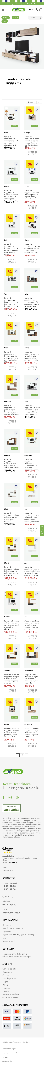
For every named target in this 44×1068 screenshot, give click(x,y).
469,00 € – (10, 363)
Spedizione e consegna (12, 928)
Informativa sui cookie (10, 1053)
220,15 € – (10, 739)
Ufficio (5, 984)
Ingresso (6, 988)
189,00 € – (10, 632)
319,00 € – (10, 202)
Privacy (5, 1057)
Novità (15, 18)
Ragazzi (5, 991)
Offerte (6, 18)
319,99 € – (10, 578)
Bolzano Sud (7, 870)
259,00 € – (30, 202)
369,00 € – (10, 470)
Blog (4, 21)
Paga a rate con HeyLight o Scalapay (18, 934)
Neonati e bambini (10, 994)
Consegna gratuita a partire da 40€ (22, 3)
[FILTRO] (42, 534)
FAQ (4, 937)
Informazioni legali (9, 1049)
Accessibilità (7, 1061)
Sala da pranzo (9, 978)
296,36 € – (30, 524)
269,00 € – (30, 578)
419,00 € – (30, 309)
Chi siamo (6, 925)
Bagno (5, 981)
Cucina (5, 975)
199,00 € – (30, 632)
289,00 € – (10, 417)
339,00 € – (30, 363)
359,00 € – (30, 470)
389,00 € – (30, 255)
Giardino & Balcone (11, 997)
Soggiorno (7, 971)
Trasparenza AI (8, 940)
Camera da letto (9, 968)
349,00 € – (31, 417)
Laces (4, 867)
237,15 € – (30, 739)
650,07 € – (30, 148)
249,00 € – (10, 148)
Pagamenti (6, 931)
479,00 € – (10, 309)
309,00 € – (10, 524)
